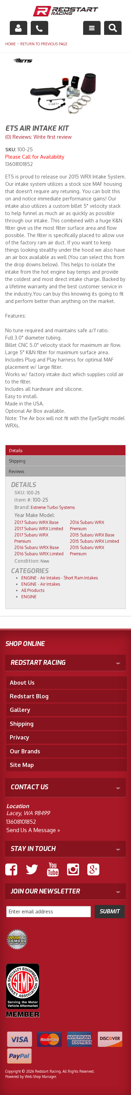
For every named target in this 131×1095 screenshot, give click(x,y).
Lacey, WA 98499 (28, 812)
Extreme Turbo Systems (53, 507)
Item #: (23, 500)
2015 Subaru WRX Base (92, 535)
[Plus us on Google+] (93, 869)
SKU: (11, 149)
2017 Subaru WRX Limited (38, 528)
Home (10, 44)
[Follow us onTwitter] (32, 869)
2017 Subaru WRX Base (36, 522)
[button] (113, 28)
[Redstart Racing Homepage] (66, 12)
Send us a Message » (33, 830)
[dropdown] (92, 28)
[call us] (39, 28)
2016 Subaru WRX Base (36, 547)
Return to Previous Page (43, 44)
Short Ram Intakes (81, 577)
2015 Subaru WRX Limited (94, 541)
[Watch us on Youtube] (53, 869)
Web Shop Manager (40, 1076)
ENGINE (29, 577)
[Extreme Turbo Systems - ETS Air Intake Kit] (65, 61)
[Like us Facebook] (11, 869)
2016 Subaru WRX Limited (39, 553)
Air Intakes (50, 577)
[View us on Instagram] (73, 869)
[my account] (18, 28)
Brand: (22, 507)
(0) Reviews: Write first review (38, 137)
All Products (32, 590)
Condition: (26, 561)
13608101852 (21, 821)
